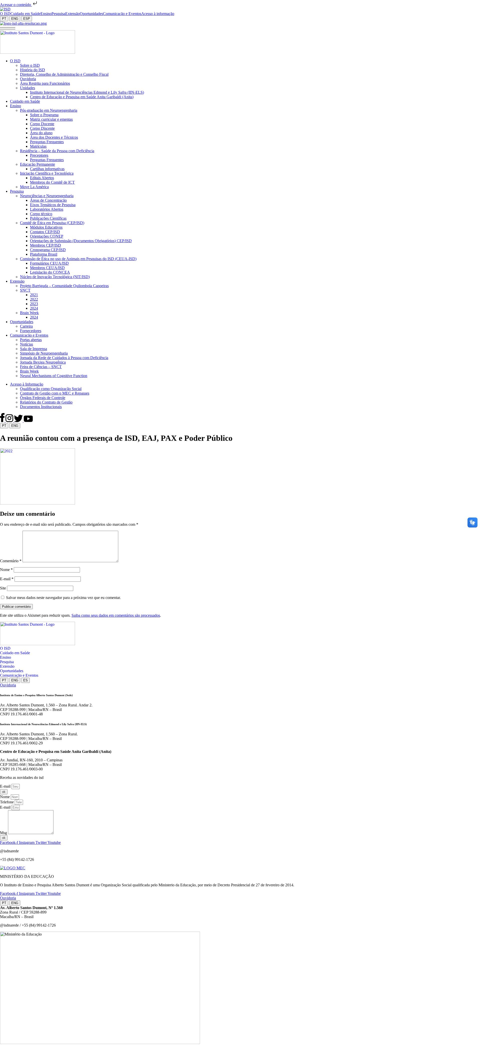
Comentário (11, 561)
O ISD (5, 648)
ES (25, 680)
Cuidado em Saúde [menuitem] (25, 13)
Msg (4, 833)
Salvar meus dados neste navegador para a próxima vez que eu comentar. (63, 597)
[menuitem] (5, 13)
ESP (26, 18)
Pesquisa (7, 662)
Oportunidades (11, 671)
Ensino (5, 657)
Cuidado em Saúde (15, 653)
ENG (14, 18)
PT (4, 18)
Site (3, 588)
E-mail (7, 579)
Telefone (7, 802)
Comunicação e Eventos (19, 675)
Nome (6, 569)
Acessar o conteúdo (16, 4)
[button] (7, 28)
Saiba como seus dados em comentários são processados (116, 615)
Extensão (7, 666)
